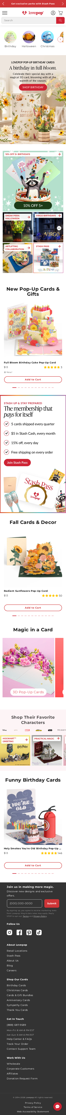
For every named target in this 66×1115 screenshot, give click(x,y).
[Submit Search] (60, 20)
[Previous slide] (5, 39)
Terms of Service (33, 1107)
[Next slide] (60, 39)
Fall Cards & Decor (33, 522)
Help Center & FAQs (19, 1039)
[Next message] (62, 3)
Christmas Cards (17, 990)
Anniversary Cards (18, 1000)
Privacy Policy (40, 916)
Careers (11, 970)
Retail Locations (17, 950)
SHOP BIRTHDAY (33, 87)
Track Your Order (17, 1043)
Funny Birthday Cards (33, 779)
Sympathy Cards (17, 1005)
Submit (51, 903)
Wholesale (13, 1063)
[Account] (53, 13)
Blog (10, 965)
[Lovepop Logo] (33, 13)
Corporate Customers (20, 1068)
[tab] (14, 387)
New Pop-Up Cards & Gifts (33, 291)
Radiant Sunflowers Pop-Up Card (26, 590)
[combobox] (33, 20)
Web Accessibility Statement (33, 1111)
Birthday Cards (16, 985)
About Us (13, 960)
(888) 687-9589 (16, 1024)
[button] (4, 13)
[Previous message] (3, 3)
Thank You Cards (17, 1010)
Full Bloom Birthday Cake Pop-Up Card (30, 362)
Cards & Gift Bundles (20, 995)
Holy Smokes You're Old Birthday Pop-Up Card (33, 848)
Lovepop (30, 1097)
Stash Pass (13, 955)
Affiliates (12, 1073)
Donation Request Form (22, 1078)
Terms (26, 916)
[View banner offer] (33, 99)
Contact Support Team (21, 1048)
